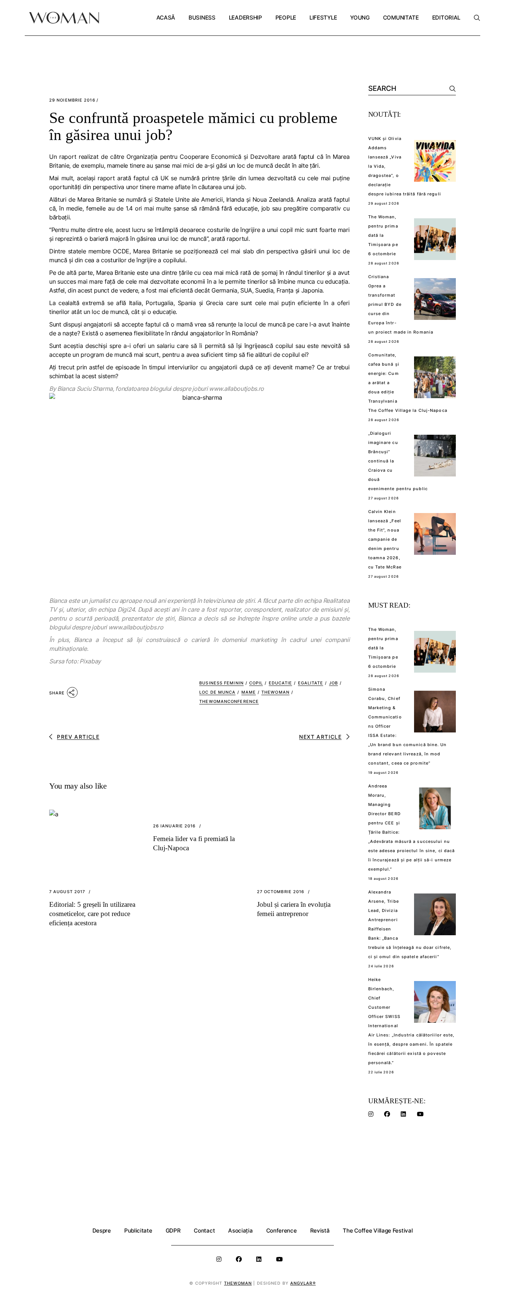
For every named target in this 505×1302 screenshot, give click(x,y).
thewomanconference (229, 701)
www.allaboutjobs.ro (236, 388)
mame (248, 692)
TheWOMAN (275, 692)
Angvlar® (303, 1283)
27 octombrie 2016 (281, 892)
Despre (101, 1230)
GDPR (173, 1230)
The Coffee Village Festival (378, 1230)
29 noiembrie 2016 (72, 100)
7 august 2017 (67, 892)
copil (256, 683)
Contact (204, 1230)
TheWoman (238, 1283)
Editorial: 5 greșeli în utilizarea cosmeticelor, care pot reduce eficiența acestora (92, 914)
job (333, 683)
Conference (281, 1230)
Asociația (240, 1230)
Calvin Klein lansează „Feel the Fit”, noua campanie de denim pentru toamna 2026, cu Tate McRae (384, 539)
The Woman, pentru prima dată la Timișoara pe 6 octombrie (383, 235)
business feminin (221, 683)
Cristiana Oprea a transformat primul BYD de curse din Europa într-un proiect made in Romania (401, 304)
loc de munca (217, 692)
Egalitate (310, 683)
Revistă (320, 1230)
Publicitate (138, 1230)
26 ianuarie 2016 (174, 826)
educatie (280, 683)
